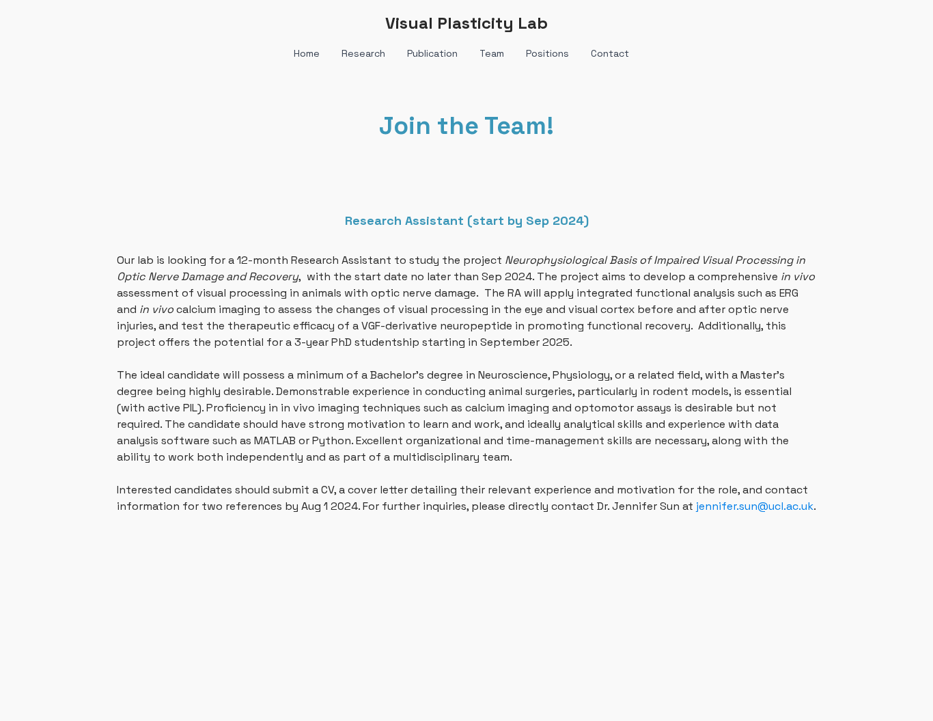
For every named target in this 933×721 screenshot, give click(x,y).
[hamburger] (57, 22)
